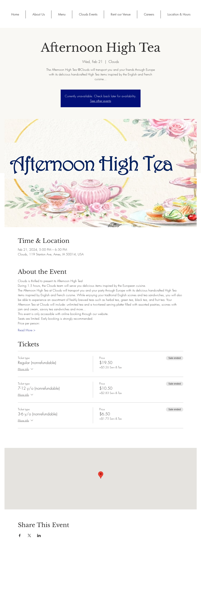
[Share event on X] (29, 535)
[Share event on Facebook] (20, 535)
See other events (100, 101)
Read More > (26, 330)
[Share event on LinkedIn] (39, 535)
